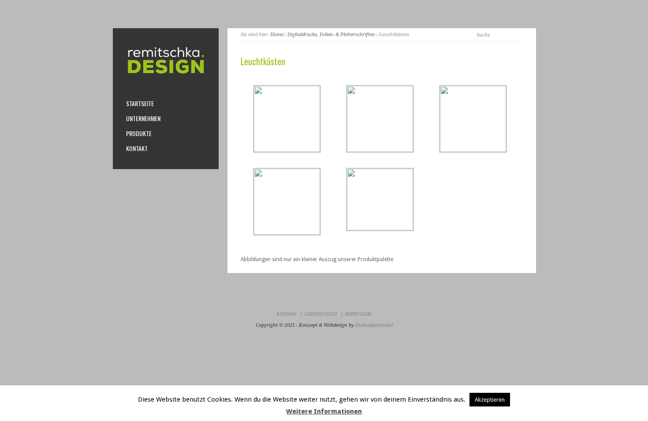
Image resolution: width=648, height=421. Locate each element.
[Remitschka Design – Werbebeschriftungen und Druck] (165, 73)
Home (276, 34)
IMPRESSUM (358, 314)
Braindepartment (374, 325)
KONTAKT (137, 148)
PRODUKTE (139, 133)
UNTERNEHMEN (143, 118)
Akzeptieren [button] (490, 399)
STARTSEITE (140, 103)
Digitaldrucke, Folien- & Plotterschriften (331, 34)
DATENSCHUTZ (321, 314)
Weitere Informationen (324, 411)
